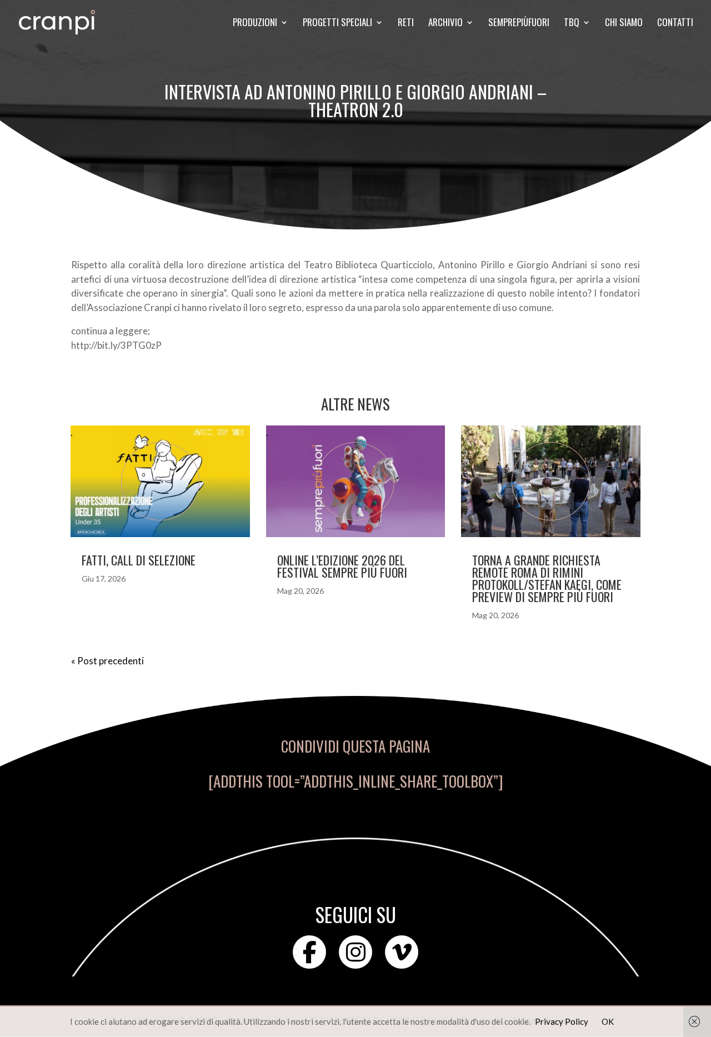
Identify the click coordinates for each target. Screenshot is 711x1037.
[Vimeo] (401, 952)
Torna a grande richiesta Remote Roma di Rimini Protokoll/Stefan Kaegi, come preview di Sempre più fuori (547, 578)
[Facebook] (309, 952)
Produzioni (255, 23)
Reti (406, 23)
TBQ (571, 23)
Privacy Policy (561, 1021)
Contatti (675, 23)
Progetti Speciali (337, 23)
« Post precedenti (107, 661)
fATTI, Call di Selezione (139, 560)
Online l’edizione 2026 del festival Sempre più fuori (342, 566)
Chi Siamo (624, 23)
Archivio (445, 23)
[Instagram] (355, 952)
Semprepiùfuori (518, 23)
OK (608, 1021)
